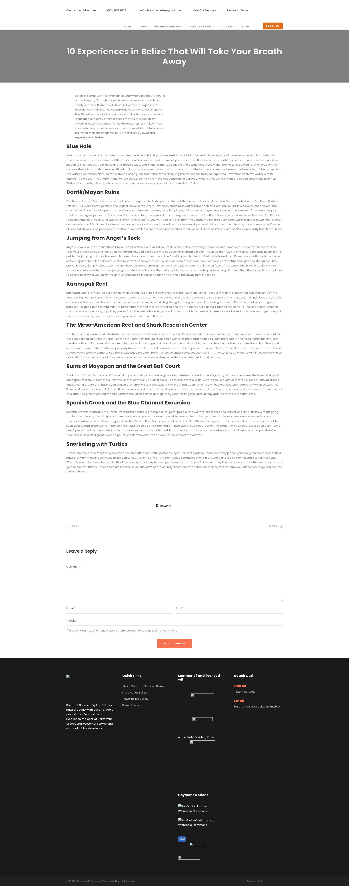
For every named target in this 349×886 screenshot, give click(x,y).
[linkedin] (276, 10)
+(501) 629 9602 (115, 10)
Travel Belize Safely (135, 699)
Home (127, 26)
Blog (245, 26)
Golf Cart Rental (202, 26)
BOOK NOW (273, 26)
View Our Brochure (204, 10)
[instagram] (282, 10)
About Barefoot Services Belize (143, 686)
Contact (228, 26)
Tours (142, 26)
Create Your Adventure (81, 10)
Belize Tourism (132, 705)
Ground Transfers (168, 26)
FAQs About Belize (134, 692)
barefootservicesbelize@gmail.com (159, 10)
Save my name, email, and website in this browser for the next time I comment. (123, 630)
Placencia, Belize (237, 10)
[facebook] (270, 10)
